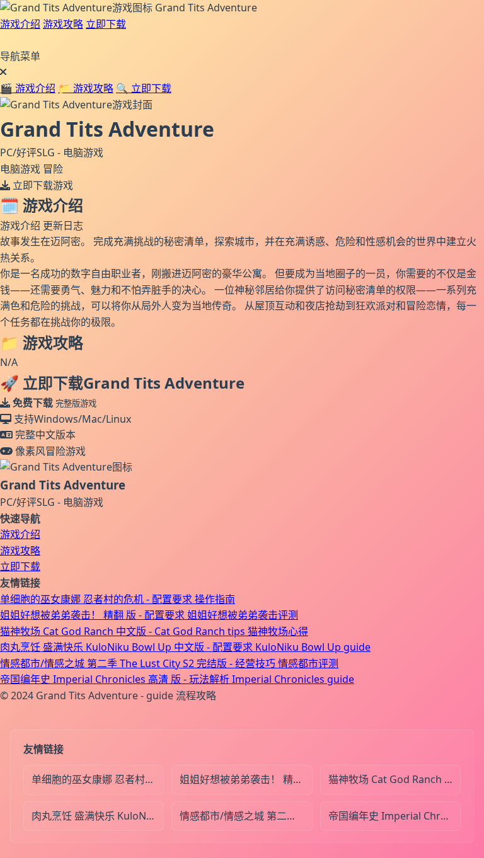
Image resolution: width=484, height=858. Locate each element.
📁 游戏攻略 (85, 88)
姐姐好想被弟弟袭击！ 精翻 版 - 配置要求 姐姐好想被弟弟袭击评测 (149, 615)
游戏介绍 (20, 24)
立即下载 (106, 24)
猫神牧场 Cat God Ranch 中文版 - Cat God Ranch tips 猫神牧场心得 (154, 631)
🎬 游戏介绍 (27, 88)
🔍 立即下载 (143, 88)
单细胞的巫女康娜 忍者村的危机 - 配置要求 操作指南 (117, 599)
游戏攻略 (63, 24)
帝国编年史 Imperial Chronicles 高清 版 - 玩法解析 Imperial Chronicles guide (177, 679)
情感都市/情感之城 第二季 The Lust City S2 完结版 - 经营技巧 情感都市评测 (169, 663)
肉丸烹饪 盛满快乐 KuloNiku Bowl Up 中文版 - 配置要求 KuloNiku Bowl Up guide (185, 647)
